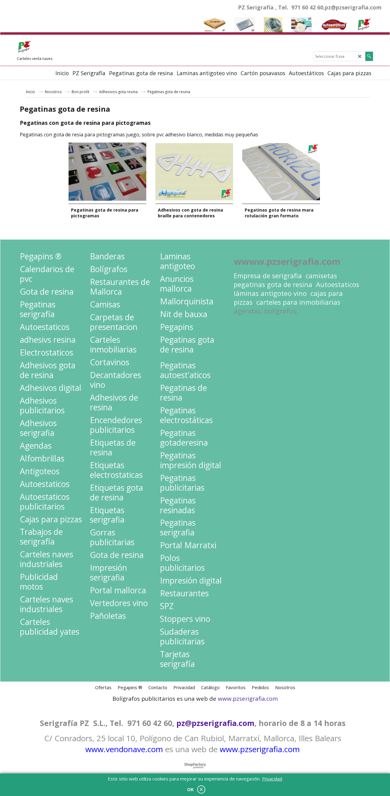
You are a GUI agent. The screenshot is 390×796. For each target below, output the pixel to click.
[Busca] (369, 56)
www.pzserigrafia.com (248, 699)
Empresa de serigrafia (268, 275)
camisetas (321, 275)
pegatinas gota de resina (273, 284)
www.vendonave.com (124, 749)
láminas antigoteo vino (270, 293)
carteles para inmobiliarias (298, 302)
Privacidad (272, 779)
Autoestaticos (337, 284)
